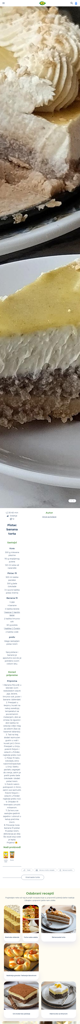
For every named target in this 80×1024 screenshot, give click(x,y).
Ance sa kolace (49, 517)
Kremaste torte (33, 877)
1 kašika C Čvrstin (12, 628)
